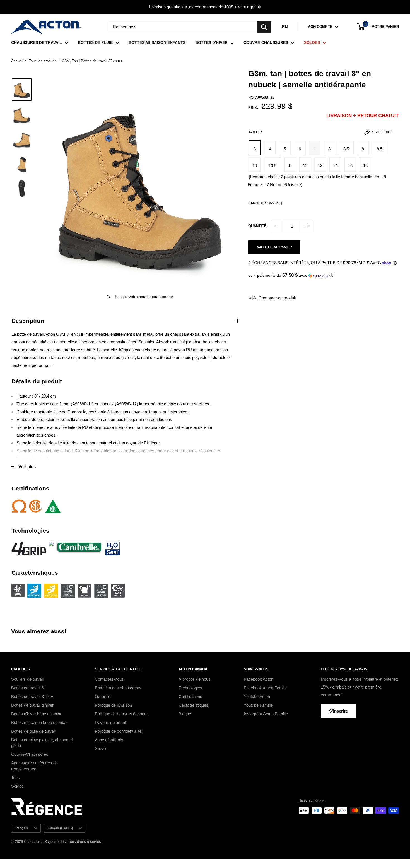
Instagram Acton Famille (266, 713)
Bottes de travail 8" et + (32, 696)
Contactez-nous (109, 679)
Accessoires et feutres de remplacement (34, 766)
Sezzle (101, 748)
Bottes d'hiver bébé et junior (36, 713)
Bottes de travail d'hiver (32, 705)
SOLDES (312, 42)
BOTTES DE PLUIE (95, 42)
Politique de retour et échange (122, 713)
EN (285, 26)
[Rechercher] (264, 27)
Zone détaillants (109, 739)
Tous (15, 777)
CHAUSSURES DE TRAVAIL (36, 42)
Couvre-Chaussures (29, 754)
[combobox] (183, 27)
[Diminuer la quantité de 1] (277, 226)
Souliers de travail (27, 679)
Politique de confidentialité (118, 731)
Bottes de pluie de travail (33, 731)
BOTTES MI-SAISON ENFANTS (157, 42)
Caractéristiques (193, 705)
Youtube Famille (258, 705)
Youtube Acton (257, 696)
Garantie (102, 696)
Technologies (190, 687)
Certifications (190, 696)
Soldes (17, 786)
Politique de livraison (113, 705)
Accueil (17, 61)
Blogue (185, 713)
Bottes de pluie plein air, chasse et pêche (42, 742)
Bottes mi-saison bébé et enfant (40, 722)
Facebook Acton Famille (266, 687)
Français (21, 828)
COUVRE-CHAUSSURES (265, 42)
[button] (323, 275)
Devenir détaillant (110, 722)
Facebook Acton (258, 679)
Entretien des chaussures (118, 687)
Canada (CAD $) (60, 828)
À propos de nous (195, 679)
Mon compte (320, 27)
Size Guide (382, 132)
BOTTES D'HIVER (211, 42)
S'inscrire (338, 711)
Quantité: (258, 226)
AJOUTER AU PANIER (274, 247)
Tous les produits (42, 61)
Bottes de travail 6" (28, 687)
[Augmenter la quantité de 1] (307, 226)
